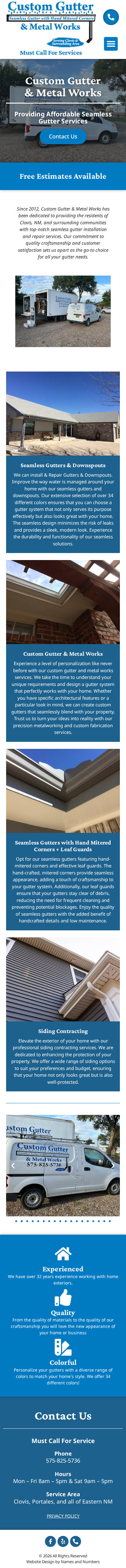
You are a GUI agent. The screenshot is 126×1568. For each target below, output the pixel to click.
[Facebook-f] (50, 1541)
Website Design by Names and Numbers (63, 1561)
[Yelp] (63, 1541)
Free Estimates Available (63, 176)
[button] (111, 44)
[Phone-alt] (75, 1541)
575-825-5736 (63, 1460)
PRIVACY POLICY (63, 1516)
